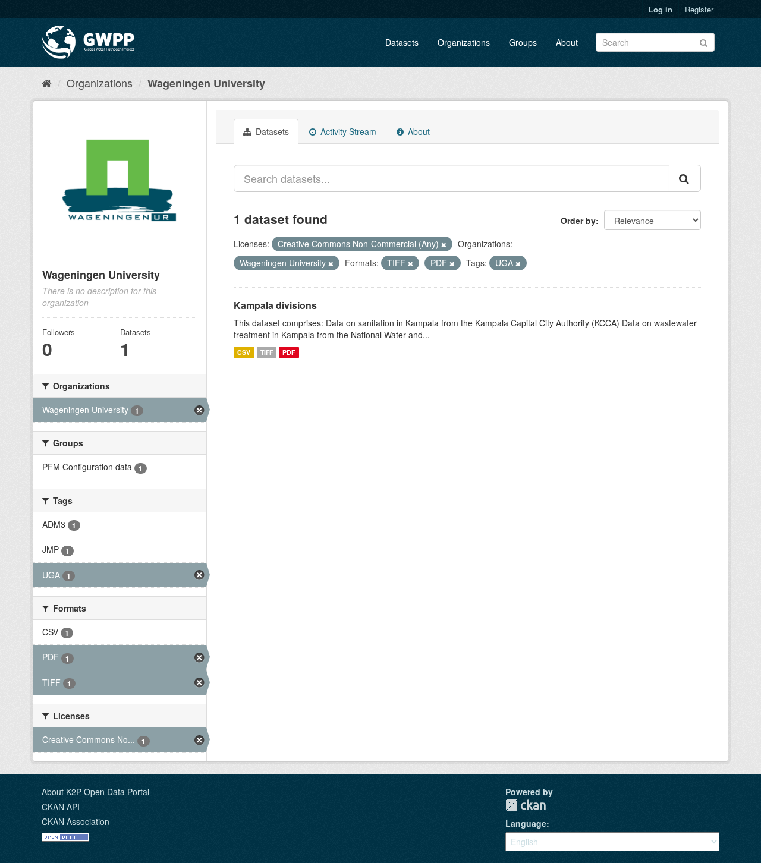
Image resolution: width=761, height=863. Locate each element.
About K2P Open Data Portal (95, 792)
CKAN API (61, 806)
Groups (523, 42)
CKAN (525, 805)
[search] (685, 178)
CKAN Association (75, 821)
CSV (243, 352)
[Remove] (443, 244)
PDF (288, 352)
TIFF (266, 352)
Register (699, 9)
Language (525, 823)
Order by (578, 220)
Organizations (464, 42)
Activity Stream (347, 131)
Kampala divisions (275, 305)
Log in (660, 9)
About (567, 42)
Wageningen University (206, 83)
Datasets (402, 42)
